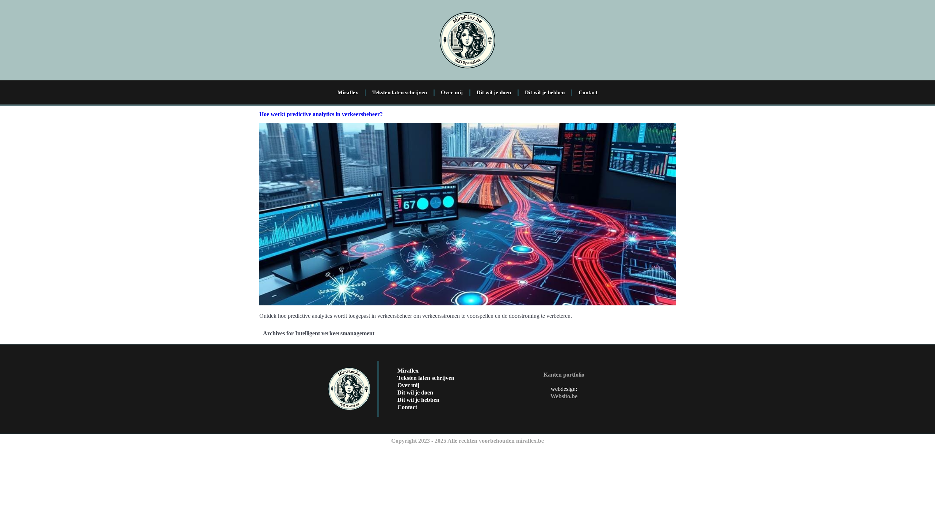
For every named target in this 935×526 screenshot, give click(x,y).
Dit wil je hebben (545, 92)
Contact (588, 92)
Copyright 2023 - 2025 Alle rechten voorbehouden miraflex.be (467, 441)
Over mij (452, 92)
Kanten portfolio (563, 374)
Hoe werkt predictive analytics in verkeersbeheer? (321, 114)
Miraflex (347, 92)
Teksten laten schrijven (399, 92)
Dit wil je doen (494, 92)
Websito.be (563, 396)
